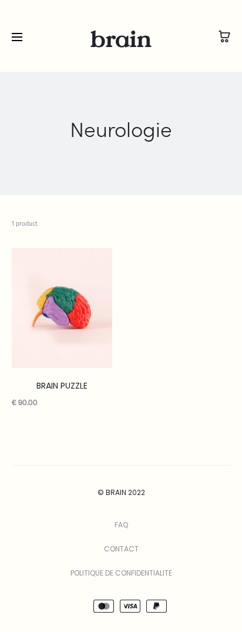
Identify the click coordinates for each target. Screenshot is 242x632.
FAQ (121, 525)
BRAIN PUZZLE (62, 386)
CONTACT (121, 549)
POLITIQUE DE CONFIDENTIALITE (121, 573)
